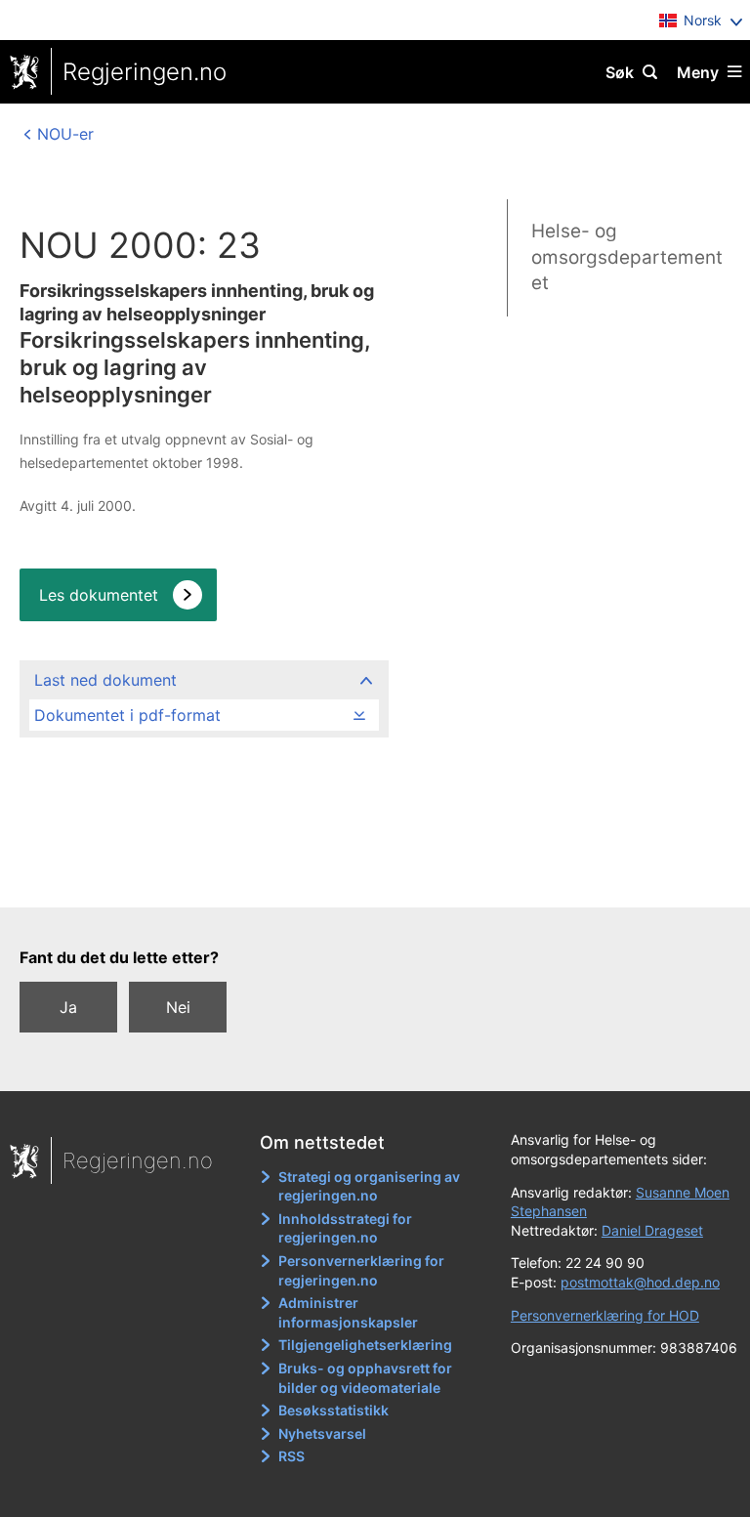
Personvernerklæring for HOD (605, 1315)
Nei (178, 1007)
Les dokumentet (98, 595)
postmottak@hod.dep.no (640, 1282)
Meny (698, 72)
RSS (291, 1456)
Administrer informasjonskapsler (348, 1312)
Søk (619, 72)
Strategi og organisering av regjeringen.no (369, 1186)
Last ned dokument (105, 680)
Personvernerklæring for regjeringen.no (361, 1270)
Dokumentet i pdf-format (127, 715)
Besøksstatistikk (333, 1410)
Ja (68, 1007)
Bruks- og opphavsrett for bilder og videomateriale (365, 1378)
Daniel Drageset (652, 1230)
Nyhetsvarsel (322, 1433)
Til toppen (365, 879)
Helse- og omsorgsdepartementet (627, 257)
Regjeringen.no (144, 72)
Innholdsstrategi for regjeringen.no (345, 1228)
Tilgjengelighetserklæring (365, 1344)
